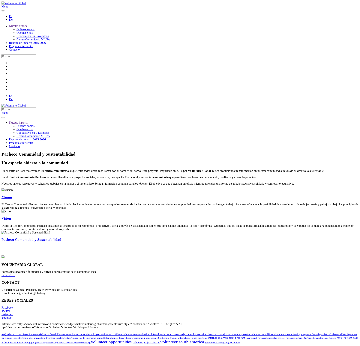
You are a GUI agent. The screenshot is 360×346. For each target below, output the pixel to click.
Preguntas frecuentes (21, 46)
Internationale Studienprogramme (160, 337)
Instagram (7, 314)
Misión (7, 197)
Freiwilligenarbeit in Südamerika (326, 334)
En (10, 16)
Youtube (6, 317)
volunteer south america (182, 341)
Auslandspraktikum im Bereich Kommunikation (50, 334)
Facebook (7, 307)
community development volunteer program (200, 334)
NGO (305, 338)
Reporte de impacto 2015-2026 (27, 42)
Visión (6, 218)
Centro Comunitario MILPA (33, 39)
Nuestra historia (18, 26)
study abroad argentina (53, 342)
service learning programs (27, 342)
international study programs (193, 337)
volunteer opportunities (112, 342)
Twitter (6, 310)
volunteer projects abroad (146, 342)
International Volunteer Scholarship (262, 338)
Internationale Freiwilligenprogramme (123, 338)
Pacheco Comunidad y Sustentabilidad (31, 240)
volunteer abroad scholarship (78, 342)
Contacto (14, 49)
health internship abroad (91, 337)
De (11, 19)
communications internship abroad (151, 334)
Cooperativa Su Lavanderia (32, 36)
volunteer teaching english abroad (222, 342)
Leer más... (8, 275)
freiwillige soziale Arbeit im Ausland (62, 338)
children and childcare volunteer (116, 334)
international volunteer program (227, 337)
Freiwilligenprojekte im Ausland (29, 338)
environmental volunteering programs (291, 334)
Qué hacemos (24, 32)
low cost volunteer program (290, 338)
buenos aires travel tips (86, 334)
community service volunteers (246, 334)
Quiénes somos (25, 29)
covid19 (266, 334)
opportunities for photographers (322, 338)
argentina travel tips (15, 334)
